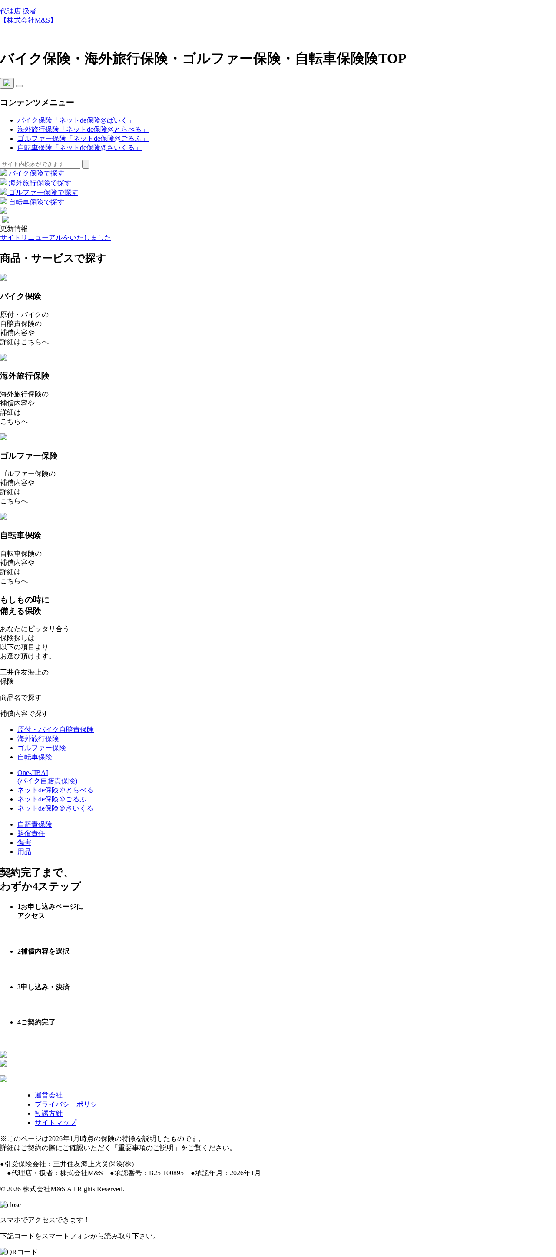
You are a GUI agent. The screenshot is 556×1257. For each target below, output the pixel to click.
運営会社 (49, 1095)
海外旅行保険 (38, 738)
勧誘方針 (49, 1113)
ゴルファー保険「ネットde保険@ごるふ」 (83, 138)
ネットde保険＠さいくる (55, 808)
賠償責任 (31, 833)
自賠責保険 (34, 824)
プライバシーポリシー (69, 1104)
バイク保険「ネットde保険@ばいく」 (76, 120)
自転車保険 (34, 757)
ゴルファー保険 (41, 748)
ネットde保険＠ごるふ (51, 799)
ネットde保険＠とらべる (55, 790)
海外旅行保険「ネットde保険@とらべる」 (83, 129)
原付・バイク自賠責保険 (55, 729)
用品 (24, 851)
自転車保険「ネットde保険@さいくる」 (79, 147)
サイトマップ (55, 1122)
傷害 (24, 842)
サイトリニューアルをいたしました (55, 237)
